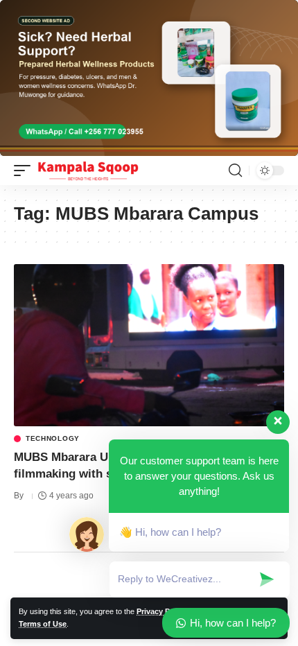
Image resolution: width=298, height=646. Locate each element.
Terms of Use (43, 624)
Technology (53, 438)
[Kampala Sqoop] (88, 170)
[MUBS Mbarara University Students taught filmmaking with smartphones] (149, 345)
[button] (25, 170)
